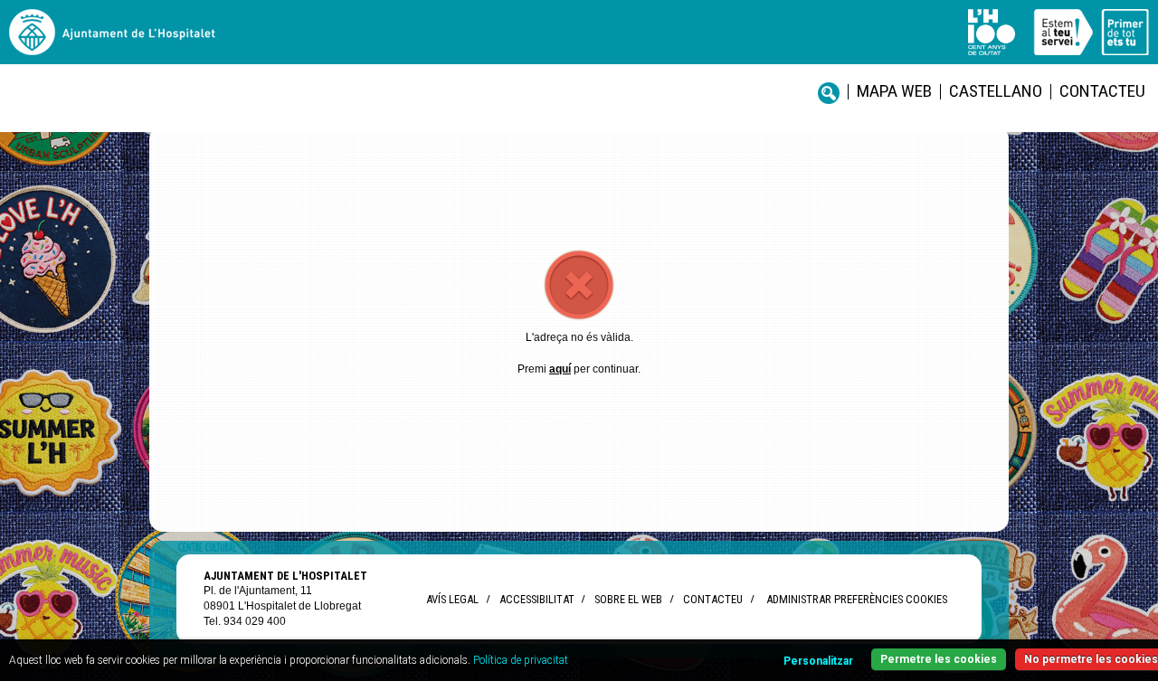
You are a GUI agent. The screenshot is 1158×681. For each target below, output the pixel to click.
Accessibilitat (536, 599)
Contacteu (1102, 90)
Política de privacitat (520, 660)
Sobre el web (628, 599)
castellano (995, 90)
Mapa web (894, 90)
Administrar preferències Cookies (856, 599)
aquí (560, 369)
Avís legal (452, 599)
